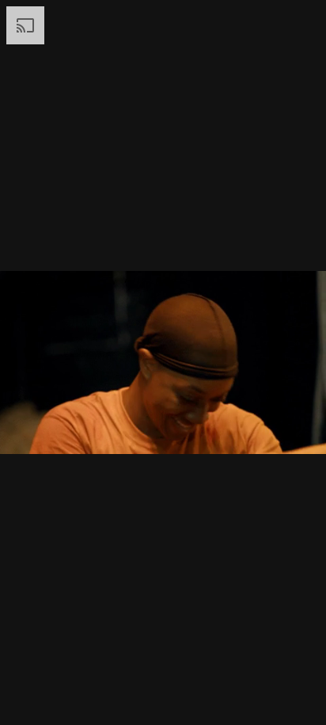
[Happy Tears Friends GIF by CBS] (163, 362)
